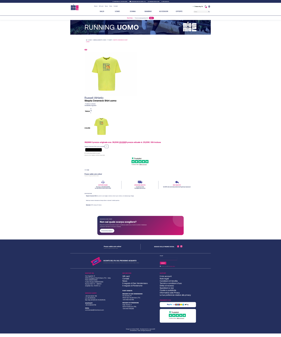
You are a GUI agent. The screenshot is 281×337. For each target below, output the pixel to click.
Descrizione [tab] (88, 193)
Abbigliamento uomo (99, 40)
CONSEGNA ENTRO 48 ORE (154, 1)
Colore (87, 128)
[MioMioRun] (82, 7)
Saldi (102, 11)
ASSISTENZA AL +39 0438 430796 (120, 1)
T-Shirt (110, 40)
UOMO (117, 11)
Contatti (116, 6)
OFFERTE (179, 11)
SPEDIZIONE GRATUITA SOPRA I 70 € (139, 1)
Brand (95, 6)
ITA (202, 6)
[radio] (101, 109)
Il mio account (166, 276)
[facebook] (178, 246)
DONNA (133, 11)
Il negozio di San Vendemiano (135, 283)
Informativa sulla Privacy (170, 292)
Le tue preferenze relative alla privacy (175, 295)
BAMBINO (148, 11)
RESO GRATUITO (166, 1)
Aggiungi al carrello (93, 149)
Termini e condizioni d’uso (171, 283)
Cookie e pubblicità (168, 290)
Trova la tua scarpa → (107, 230)
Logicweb (151, 329)
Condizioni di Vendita (169, 281)
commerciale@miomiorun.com (94, 310)
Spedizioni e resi (167, 288)
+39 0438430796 (90, 305)
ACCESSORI (163, 11)
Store (110, 6)
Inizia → (151, 18)
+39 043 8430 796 (91, 296)
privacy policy (172, 266)
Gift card (101, 6)
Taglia (87, 111)
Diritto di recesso (167, 285)
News (106, 6)
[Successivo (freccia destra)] (1, 336)
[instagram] (181, 246)
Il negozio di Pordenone (132, 285)
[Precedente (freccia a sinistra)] (0, 336)
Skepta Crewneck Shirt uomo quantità (94, 146)
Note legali (164, 278)
